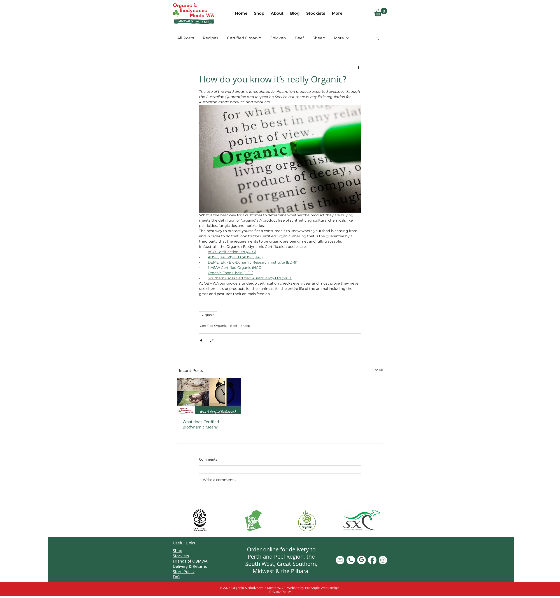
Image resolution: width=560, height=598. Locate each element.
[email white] (340, 560)
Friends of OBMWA (190, 561)
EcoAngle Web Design (322, 588)
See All (378, 370)
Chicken (278, 38)
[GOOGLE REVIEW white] (361, 560)
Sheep (319, 38)
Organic (208, 315)
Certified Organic (244, 38)
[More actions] (358, 67)
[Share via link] (212, 341)
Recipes (210, 38)
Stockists (181, 555)
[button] (380, 12)
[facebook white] (372, 560)
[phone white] (350, 560)
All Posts (185, 38)
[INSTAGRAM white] (383, 560)
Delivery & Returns (190, 566)
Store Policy (183, 571)
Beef (299, 38)
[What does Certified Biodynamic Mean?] (209, 396)
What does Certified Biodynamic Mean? (201, 424)
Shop (177, 550)
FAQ (176, 576)
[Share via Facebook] (201, 341)
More (339, 38)
